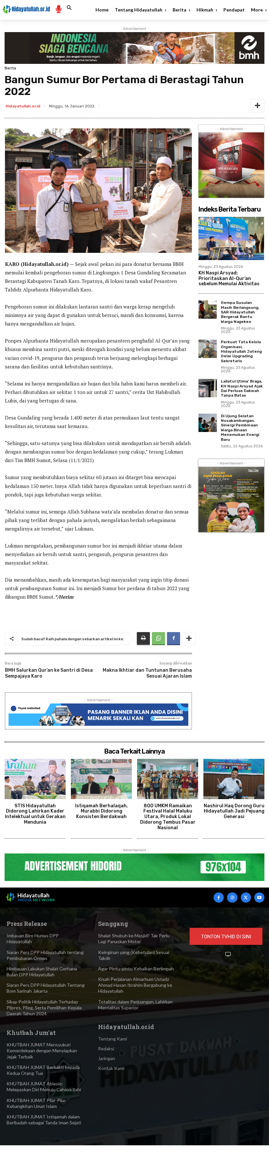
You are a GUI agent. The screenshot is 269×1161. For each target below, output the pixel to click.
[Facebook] (173, 638)
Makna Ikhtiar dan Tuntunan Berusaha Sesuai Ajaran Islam (147, 673)
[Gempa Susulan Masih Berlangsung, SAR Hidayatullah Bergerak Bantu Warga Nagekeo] (207, 309)
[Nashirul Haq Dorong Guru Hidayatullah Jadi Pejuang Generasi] (233, 779)
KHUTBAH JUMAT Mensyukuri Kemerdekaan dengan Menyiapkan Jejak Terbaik (42, 1050)
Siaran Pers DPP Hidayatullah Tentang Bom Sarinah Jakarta (46, 988)
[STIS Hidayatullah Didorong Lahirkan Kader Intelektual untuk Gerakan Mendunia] (35, 779)
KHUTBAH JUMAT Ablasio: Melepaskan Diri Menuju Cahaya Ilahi (44, 1086)
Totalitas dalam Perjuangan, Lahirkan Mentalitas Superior (135, 1004)
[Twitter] (246, 897)
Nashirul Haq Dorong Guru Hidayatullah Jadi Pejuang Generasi (234, 811)
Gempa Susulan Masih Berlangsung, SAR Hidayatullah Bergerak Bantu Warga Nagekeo (240, 312)
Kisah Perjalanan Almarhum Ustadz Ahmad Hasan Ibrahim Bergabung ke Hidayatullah (135, 985)
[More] (257, 105)
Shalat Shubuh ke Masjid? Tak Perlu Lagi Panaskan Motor (134, 938)
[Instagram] (232, 897)
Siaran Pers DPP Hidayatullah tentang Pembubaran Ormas (45, 955)
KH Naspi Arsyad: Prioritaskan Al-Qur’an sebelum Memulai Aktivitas (228, 278)
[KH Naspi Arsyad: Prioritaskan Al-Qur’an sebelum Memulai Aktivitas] (231, 238)
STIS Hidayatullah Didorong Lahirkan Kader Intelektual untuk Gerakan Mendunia (35, 814)
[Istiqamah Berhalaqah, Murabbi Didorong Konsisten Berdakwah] (101, 779)
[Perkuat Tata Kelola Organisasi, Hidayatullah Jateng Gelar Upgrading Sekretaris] (207, 349)
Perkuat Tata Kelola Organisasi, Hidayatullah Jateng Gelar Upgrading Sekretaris (241, 351)
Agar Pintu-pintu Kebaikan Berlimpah (136, 968)
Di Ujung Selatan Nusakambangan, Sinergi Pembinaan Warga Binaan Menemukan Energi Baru (240, 428)
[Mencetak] (143, 638)
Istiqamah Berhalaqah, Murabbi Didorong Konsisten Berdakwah (101, 811)
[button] (69, 8)
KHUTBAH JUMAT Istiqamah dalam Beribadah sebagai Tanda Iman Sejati (44, 1119)
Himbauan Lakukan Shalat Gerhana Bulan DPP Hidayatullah (42, 971)
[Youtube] (259, 897)
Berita (10, 68)
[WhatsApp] (158, 638)
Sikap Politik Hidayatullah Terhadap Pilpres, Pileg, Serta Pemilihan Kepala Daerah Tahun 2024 (44, 1007)
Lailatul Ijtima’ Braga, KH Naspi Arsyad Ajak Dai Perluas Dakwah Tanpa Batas (242, 388)
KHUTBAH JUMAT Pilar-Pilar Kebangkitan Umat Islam (36, 1103)
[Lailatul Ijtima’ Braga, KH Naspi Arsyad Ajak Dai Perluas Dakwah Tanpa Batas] (207, 388)
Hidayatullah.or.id (23, 106)
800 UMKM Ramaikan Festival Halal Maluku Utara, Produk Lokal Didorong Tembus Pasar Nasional (168, 817)
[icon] (58, 8)
